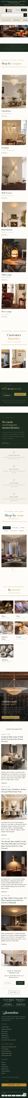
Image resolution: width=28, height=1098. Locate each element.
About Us (3, 1079)
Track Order (15, 4)
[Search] (25, 15)
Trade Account (5, 1083)
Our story (5, 459)
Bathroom (21, 547)
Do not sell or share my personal (9, 1056)
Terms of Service (5, 1054)
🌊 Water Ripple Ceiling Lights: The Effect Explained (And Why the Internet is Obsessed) (14, 917)
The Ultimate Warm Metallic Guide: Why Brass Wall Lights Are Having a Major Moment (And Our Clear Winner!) (13, 861)
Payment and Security (6, 1046)
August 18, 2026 (5, 803)
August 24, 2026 (5, 751)
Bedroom (22, 544)
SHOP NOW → (4, 132)
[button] (14, 1009)
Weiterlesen (4, 800)
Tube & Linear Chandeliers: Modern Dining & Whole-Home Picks (13, 807)
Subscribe (20, 999)
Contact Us (4, 1081)
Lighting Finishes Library (7, 1070)
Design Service (7, 4)
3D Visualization (5, 1066)
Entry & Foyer (13, 547)
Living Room (7, 544)
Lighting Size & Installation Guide (9, 1063)
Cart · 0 (24, 10)
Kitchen (6, 547)
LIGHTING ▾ (17, 20)
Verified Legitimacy (6, 1088)
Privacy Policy (5, 1048)
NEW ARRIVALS (6, 20)
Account (18, 10)
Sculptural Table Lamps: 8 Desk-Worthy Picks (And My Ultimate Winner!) (12, 756)
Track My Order (5, 1043)
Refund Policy (5, 1050)
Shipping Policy (5, 1052)
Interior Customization (6, 1068)
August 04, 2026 (5, 912)
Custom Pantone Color (6, 1072)
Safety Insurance (5, 1085)
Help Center (22, 4)
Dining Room (15, 544)
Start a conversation (9, 734)
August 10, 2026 (5, 855)
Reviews (3, 1090)
